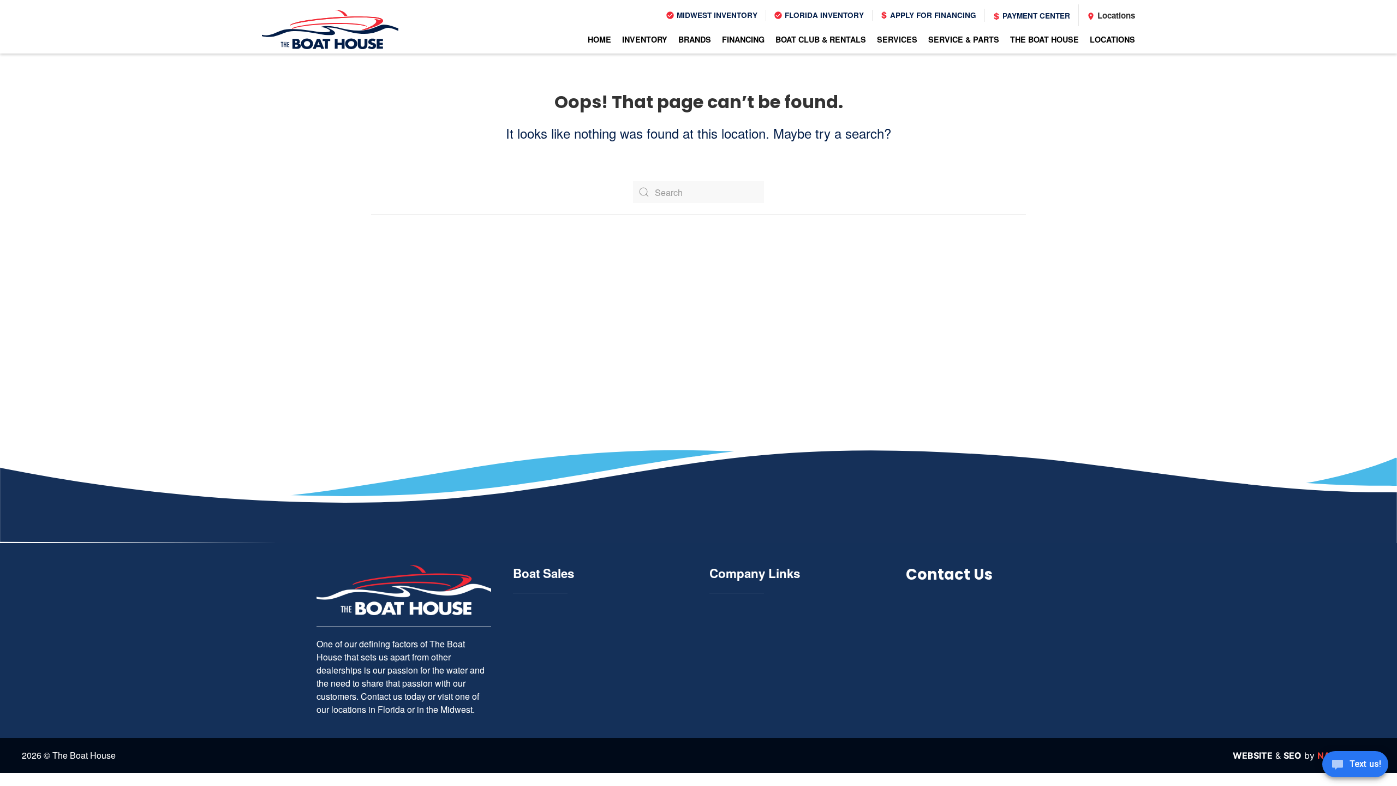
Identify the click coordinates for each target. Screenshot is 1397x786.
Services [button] (897, 39)
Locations (1115, 15)
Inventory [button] (644, 39)
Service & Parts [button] (963, 39)
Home (599, 39)
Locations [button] (1112, 39)
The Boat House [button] (1044, 39)
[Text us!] (1355, 765)
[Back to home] (330, 29)
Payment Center (1035, 15)
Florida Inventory (823, 15)
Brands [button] (694, 39)
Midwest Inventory (715, 15)
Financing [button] (743, 39)
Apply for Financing (932, 15)
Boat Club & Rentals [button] (820, 39)
